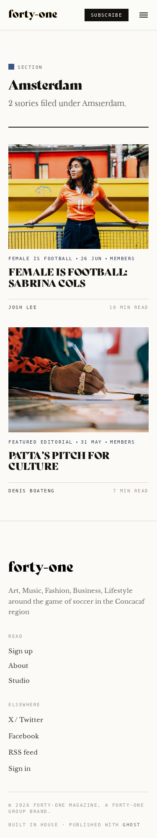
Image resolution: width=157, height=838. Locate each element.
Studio (19, 681)
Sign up (20, 651)
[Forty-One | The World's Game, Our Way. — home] (32, 15)
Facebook (23, 736)
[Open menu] (143, 15)
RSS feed (23, 752)
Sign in (19, 769)
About (18, 666)
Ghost (132, 825)
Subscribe (106, 15)
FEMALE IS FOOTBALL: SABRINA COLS (67, 276)
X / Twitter (25, 720)
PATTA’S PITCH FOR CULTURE (59, 460)
